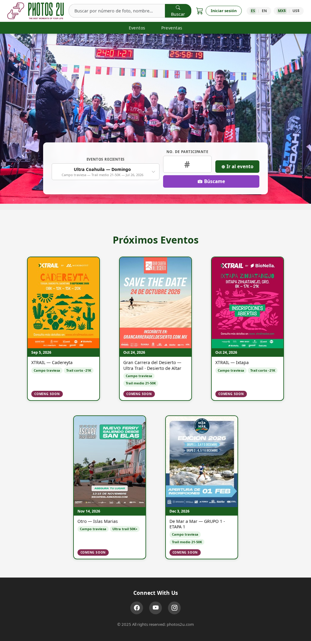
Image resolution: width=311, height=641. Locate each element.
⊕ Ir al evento (237, 166)
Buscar (178, 14)
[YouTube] (155, 608)
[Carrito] (199, 10)
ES (253, 10)
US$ (295, 10)
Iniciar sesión (224, 10)
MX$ (282, 10)
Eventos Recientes (106, 159)
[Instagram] (174, 608)
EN (264, 10)
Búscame (214, 181)
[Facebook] (136, 608)
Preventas (172, 28)
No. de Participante (187, 151)
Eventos (137, 28)
